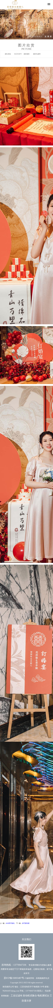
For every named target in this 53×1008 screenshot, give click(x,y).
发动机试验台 (30, 995)
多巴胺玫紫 (25, 923)
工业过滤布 (16, 995)
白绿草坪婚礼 (10, 923)
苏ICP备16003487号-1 (15, 978)
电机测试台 (43, 995)
